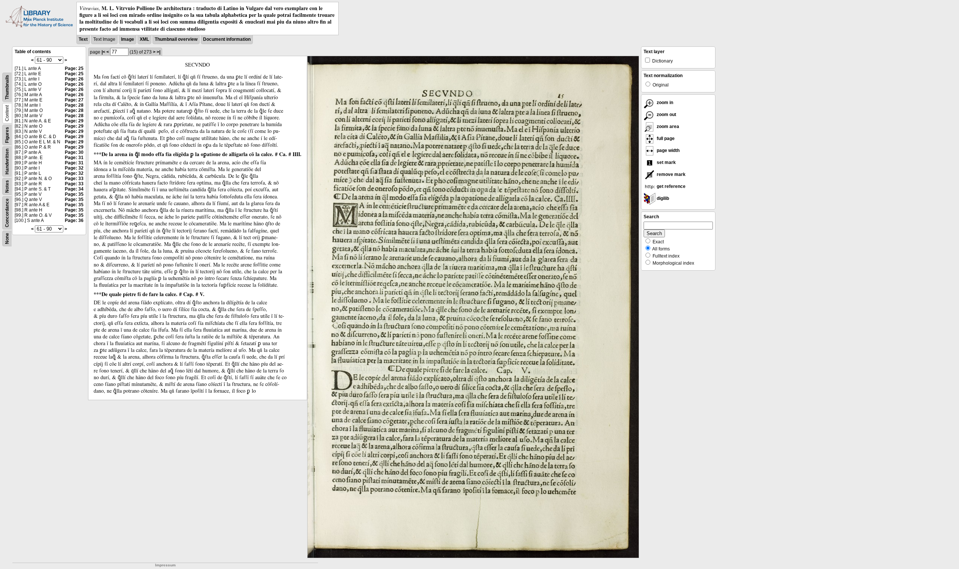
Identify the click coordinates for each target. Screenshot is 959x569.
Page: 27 (74, 100)
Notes (7, 186)
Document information (227, 39)
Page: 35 (74, 194)
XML (144, 39)
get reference (671, 186)
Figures (7, 135)
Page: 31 (74, 157)
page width (668, 150)
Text (83, 39)
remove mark (671, 174)
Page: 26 (74, 79)
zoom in (664, 102)
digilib (662, 198)
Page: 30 (74, 152)
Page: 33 (74, 178)
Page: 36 (74, 220)
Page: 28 (74, 105)
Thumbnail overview (176, 39)
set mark (666, 162)
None (7, 238)
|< (103, 52)
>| (158, 52)
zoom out (666, 114)
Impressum (165, 565)
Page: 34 (74, 189)
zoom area (667, 126)
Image (127, 39)
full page (665, 138)
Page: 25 (74, 68)
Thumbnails (7, 87)
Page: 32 (74, 168)
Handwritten (7, 161)
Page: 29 (74, 121)
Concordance (7, 212)
